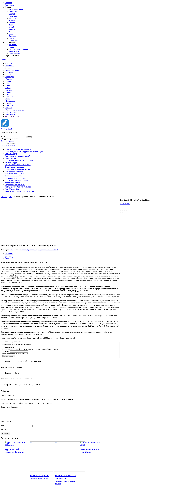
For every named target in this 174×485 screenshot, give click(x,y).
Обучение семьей (19, 159)
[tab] (62, 254)
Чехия (11, 38)
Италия (12, 20)
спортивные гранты (46, 250)
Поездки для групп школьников (24, 150)
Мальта (12, 29)
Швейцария (13, 40)
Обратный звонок (8, 145)
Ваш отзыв (6, 422)
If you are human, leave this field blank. (17, 345)
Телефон (6, 351)
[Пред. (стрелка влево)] (120, 212)
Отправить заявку (8, 356)
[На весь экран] (124, 210)
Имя (3, 425)
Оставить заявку (7, 141)
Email (3, 429)
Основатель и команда (18, 49)
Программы (9, 5)
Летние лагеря (17, 155)
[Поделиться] (122, 210)
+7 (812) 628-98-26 (12, 116)
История (12, 47)
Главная (4, 197)
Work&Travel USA (19, 190)
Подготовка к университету (16, 181)
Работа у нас (14, 51)
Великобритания (16, 9)
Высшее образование (15, 177)
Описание (9, 254)
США (11, 34)
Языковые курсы (18, 163)
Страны (8, 68)
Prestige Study (7, 129)
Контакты (13, 45)
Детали (8, 256)
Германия (13, 11)
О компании (9, 103)
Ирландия (13, 16)
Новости (8, 3)
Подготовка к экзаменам (18, 186)
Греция (12, 14)
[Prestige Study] (5, 127)
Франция (12, 36)
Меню (3, 60)
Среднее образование (14, 172)
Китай (11, 27)
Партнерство (14, 53)
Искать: (4, 136)
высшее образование (28, 250)
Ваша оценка (6, 407)
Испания (12, 18)
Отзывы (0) (9, 258)
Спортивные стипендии (17, 168)
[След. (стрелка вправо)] (122, 212)
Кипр (11, 25)
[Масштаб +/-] (126, 210)
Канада (12, 23)
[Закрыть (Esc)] (120, 210)
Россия (11, 31)
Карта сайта (125, 204)
